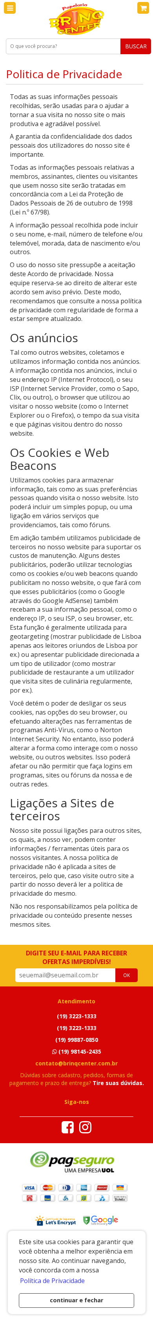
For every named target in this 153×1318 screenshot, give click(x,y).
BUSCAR (136, 46)
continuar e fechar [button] (76, 1300)
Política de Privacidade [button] (52, 1280)
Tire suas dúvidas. (118, 1083)
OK (126, 975)
